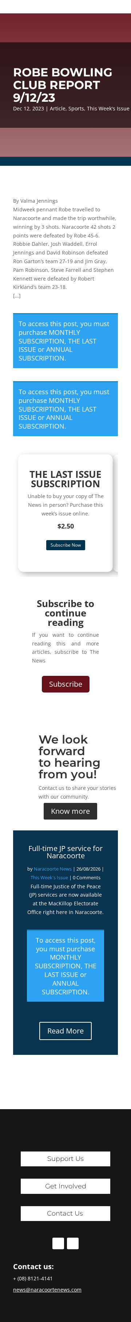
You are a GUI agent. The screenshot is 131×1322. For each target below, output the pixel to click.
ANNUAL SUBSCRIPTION (45, 353)
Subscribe (65, 684)
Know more (70, 811)
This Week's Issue (108, 108)
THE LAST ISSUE (70, 970)
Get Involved (65, 1186)
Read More (65, 1031)
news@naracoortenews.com (47, 1289)
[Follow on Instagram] (73, 1243)
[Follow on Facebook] (58, 1243)
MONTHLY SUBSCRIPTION (49, 336)
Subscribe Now (66, 545)
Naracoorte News (53, 869)
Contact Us (65, 1213)
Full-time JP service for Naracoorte (65, 851)
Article (58, 108)
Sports (76, 108)
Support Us (65, 1159)
